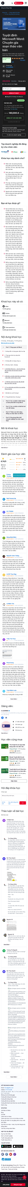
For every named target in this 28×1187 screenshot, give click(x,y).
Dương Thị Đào (9, 475)
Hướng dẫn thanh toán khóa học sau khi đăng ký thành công (13, 1104)
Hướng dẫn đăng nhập (7, 1099)
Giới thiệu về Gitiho (5, 1110)
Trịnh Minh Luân (11, 690)
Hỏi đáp (3, 1114)
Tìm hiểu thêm (13, 109)
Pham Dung (10, 662)
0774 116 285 (8, 1089)
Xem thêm (13, 699)
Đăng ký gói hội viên (14, 118)
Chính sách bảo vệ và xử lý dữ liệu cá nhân (12, 1118)
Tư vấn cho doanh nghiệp (14, 135)
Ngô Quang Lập (11, 498)
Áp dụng (22, 88)
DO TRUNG (10, 511)
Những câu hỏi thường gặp (8, 1095)
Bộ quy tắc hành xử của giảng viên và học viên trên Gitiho (13, 1121)
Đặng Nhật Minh (11, 537)
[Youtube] (10, 1154)
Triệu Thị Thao (11, 639)
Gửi (23, 803)
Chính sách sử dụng (6, 1116)
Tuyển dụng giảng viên (7, 1138)
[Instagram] (14, 1154)
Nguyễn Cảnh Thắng (13, 555)
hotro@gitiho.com (8, 1087)
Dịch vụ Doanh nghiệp (6, 1136)
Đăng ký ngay (14, 93)
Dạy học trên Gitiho (6, 1134)
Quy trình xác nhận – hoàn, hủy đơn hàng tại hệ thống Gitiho (13, 1125)
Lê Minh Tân (10, 603)
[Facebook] (2, 1154)
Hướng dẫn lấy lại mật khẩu (8, 1101)
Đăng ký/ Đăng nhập (6, 8)
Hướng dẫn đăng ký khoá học (8, 1097)
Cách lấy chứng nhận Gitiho (8, 1128)
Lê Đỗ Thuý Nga (11, 574)
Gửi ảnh (3, 802)
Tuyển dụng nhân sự (6, 1140)
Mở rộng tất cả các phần (7, 343)
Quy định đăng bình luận (13, 802)
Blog (2, 1112)
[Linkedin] (6, 1154)
